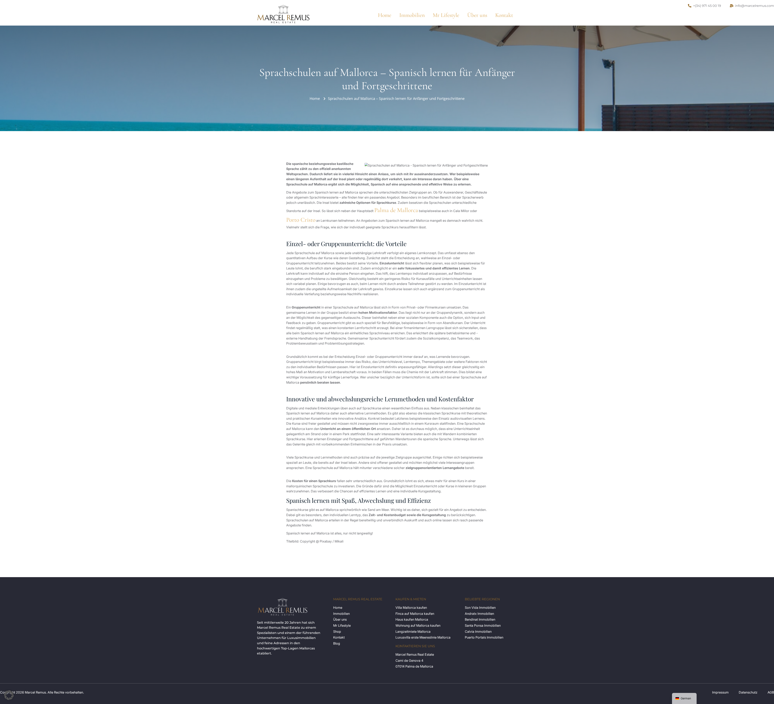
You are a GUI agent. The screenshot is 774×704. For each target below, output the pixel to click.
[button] (9, 695)
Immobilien (412, 15)
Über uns (477, 15)
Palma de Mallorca (396, 210)
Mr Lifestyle (446, 15)
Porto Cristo (300, 220)
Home (384, 15)
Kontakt (504, 15)
